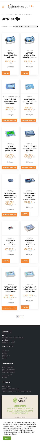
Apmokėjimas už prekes (9, 370)
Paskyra (4, 358)
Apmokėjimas (6, 356)
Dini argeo (10, 67)
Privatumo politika (7, 375)
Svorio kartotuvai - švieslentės (12, 96)
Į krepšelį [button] (6, 73)
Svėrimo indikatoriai (13, 14)
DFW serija (10, 50)
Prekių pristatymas (7, 367)
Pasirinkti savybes (9, 120)
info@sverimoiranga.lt (8, 342)
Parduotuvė (5, 350)
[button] (31, 7)
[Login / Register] (26, 7)
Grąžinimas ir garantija (9, 372)
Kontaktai (4, 377)
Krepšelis (4, 353)
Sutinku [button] (6, 438)
